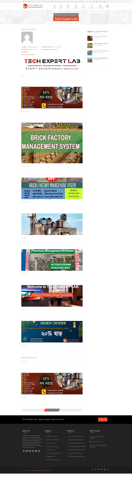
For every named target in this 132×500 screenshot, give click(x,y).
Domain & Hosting (51, 443)
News (24, 75)
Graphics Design (50, 449)
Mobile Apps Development (53, 446)
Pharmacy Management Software (76, 443)
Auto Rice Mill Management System (77, 449)
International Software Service (54, 459)
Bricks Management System (75, 453)
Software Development (52, 436)
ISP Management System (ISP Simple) (77, 446)
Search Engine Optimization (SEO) (54, 453)
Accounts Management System (76, 436)
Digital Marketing (50, 456)
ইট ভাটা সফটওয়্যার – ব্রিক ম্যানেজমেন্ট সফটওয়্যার (102, 51)
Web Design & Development (53, 439)
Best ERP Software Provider (100, 31)
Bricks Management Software (100, 43)
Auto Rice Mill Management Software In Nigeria (105, 58)
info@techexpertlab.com (30, 1)
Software (28, 111)
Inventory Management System (76, 439)
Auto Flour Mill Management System (77, 456)
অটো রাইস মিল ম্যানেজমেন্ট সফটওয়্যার (100, 36)
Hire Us (103, 419)
